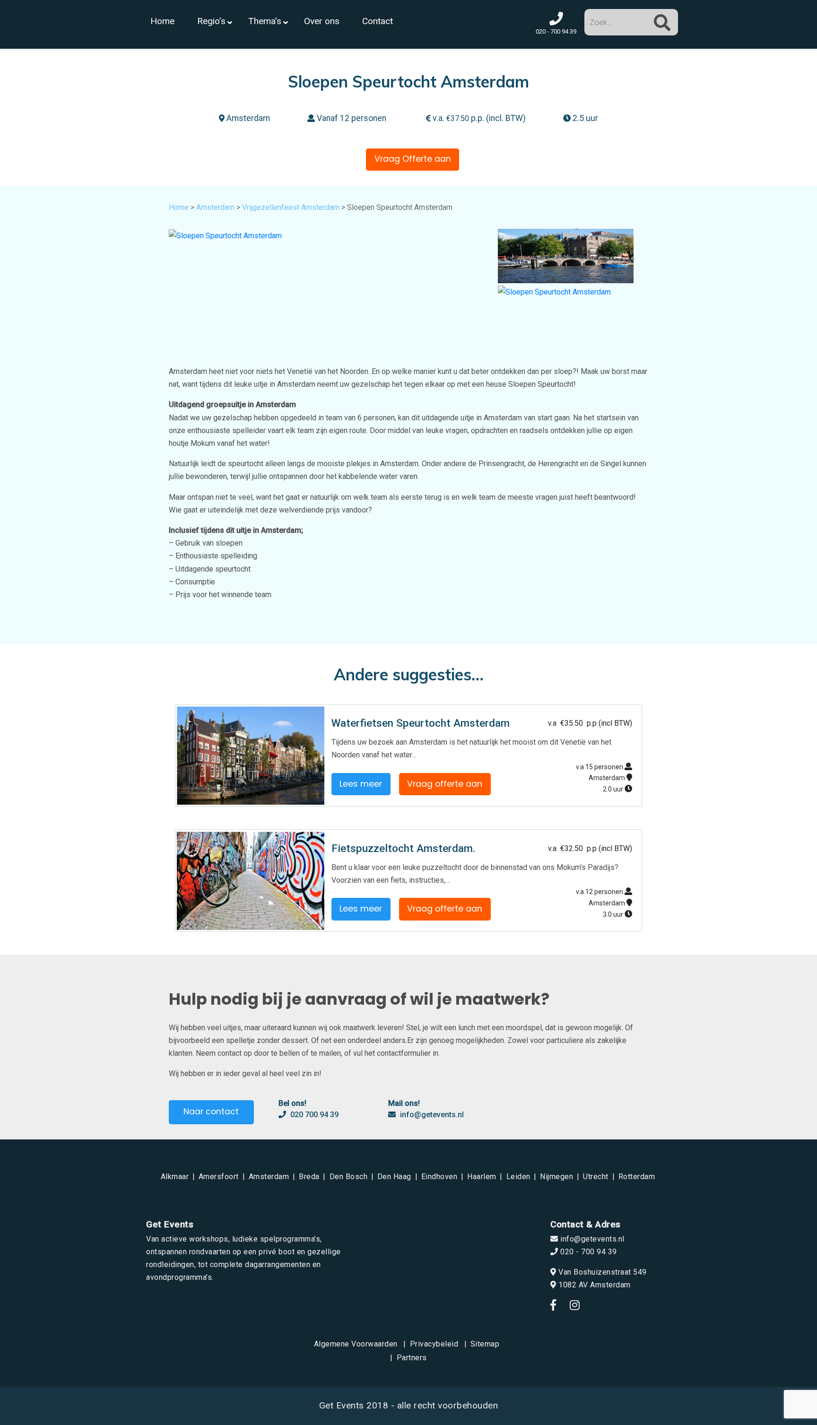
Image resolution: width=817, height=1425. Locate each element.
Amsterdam (215, 207)
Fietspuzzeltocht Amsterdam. (403, 848)
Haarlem (481, 1176)
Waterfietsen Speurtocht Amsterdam (420, 723)
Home (179, 207)
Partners (412, 1357)
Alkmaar (175, 1176)
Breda (309, 1176)
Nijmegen (556, 1176)
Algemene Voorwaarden (356, 1343)
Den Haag (394, 1176)
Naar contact (211, 1111)
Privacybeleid (434, 1343)
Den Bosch (349, 1176)
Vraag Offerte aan (412, 159)
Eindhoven (439, 1176)
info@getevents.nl (431, 1114)
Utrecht (595, 1176)
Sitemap (485, 1343)
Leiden (518, 1176)
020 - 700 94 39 (587, 1251)
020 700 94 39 (313, 1114)
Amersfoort (219, 1176)
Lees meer (360, 784)
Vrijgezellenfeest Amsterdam (290, 207)
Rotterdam (636, 1176)
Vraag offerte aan (444, 784)
